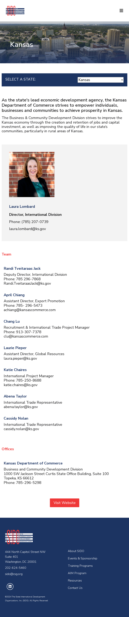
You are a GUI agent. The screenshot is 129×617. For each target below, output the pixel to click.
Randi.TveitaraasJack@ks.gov (27, 283)
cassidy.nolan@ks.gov (21, 428)
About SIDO (76, 551)
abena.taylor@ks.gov (21, 406)
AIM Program (77, 573)
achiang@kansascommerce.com (30, 309)
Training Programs (80, 566)
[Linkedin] (10, 586)
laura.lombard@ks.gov (27, 228)
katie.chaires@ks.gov (20, 384)
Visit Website (65, 502)
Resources (75, 580)
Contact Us (75, 588)
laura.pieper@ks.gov (20, 358)
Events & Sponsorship (82, 558)
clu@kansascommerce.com (26, 336)
